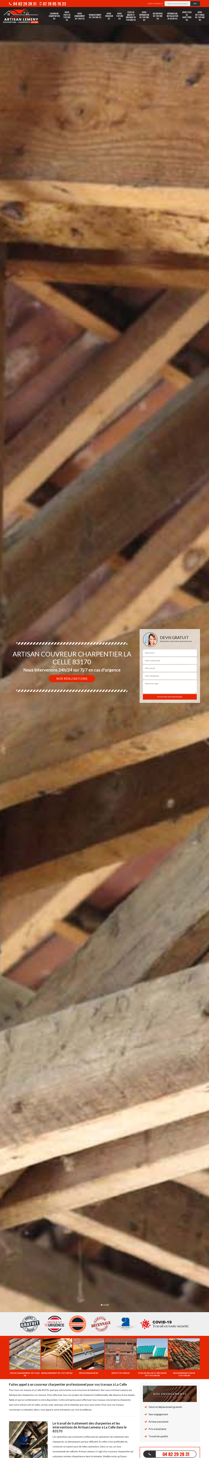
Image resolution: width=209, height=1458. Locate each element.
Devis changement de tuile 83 (79, 16)
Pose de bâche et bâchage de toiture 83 (131, 16)
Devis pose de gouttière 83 (187, 16)
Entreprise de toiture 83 (158, 16)
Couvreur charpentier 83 (54, 16)
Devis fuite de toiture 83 (66, 16)
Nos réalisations (71, 678)
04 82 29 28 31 (24, 4)
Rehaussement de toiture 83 (95, 16)
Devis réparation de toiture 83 (144, 16)
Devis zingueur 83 (109, 16)
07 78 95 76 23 (54, 4)
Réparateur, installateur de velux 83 (172, 16)
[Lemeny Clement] (20, 16)
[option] (104, 729)
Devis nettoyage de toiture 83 (200, 16)
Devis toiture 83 (119, 16)
